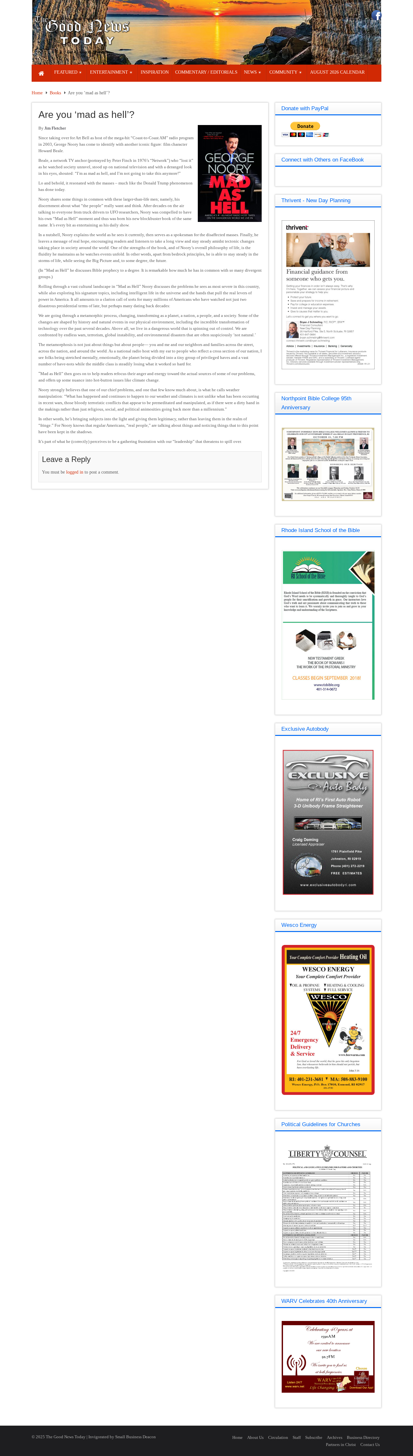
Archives (334, 1437)
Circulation (278, 1437)
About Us (255, 1437)
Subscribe (313, 1437)
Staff (297, 1437)
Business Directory (363, 1437)
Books (55, 92)
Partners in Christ (341, 1444)
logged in (74, 472)
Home (37, 92)
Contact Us (370, 1444)
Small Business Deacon (135, 1436)
